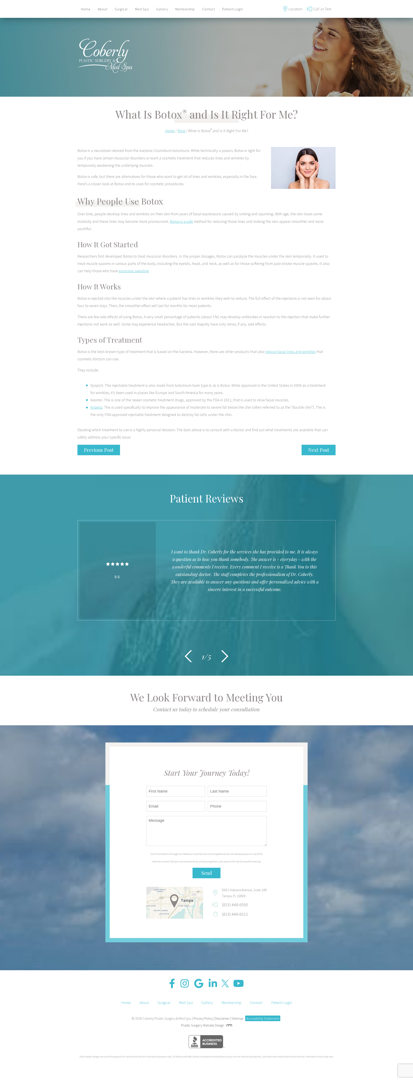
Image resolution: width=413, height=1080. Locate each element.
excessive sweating (134, 270)
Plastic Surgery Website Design (202, 1025)
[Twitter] (225, 983)
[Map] (174, 903)
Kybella (96, 407)
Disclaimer (222, 1018)
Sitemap (237, 1018)
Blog (181, 130)
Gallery (162, 9)
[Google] (198, 983)
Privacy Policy (203, 1018)
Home (86, 9)
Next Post (318, 449)
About (102, 9)
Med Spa (142, 9)
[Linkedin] (212, 983)
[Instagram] (184, 983)
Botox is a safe (181, 221)
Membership (185, 9)
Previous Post (99, 449)
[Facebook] (172, 983)
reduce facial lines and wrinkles (290, 351)
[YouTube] (238, 983)
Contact (208, 9)
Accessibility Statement (262, 1018)
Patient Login (232, 9)
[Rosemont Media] (228, 1025)
